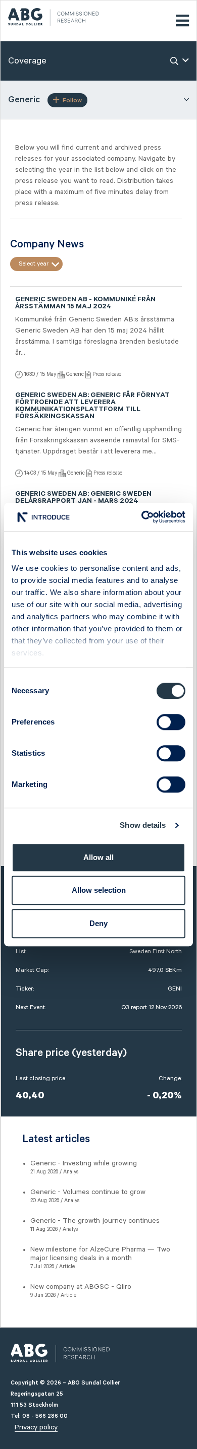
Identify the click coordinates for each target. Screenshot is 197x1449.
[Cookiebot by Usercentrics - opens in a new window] (141, 516)
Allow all (98, 857)
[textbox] (36, 264)
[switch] (171, 722)
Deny (98, 923)
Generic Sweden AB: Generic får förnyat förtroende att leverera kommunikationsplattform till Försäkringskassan (92, 406)
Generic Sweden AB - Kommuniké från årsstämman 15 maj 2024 (85, 303)
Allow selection (99, 890)
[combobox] (36, 264)
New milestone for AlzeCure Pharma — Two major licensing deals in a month (100, 1253)
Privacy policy (36, 1427)
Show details (143, 825)
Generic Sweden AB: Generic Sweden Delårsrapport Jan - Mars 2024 (83, 498)
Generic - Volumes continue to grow (87, 1192)
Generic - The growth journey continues (95, 1221)
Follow (72, 100)
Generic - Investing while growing (83, 1163)
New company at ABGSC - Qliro (80, 1287)
